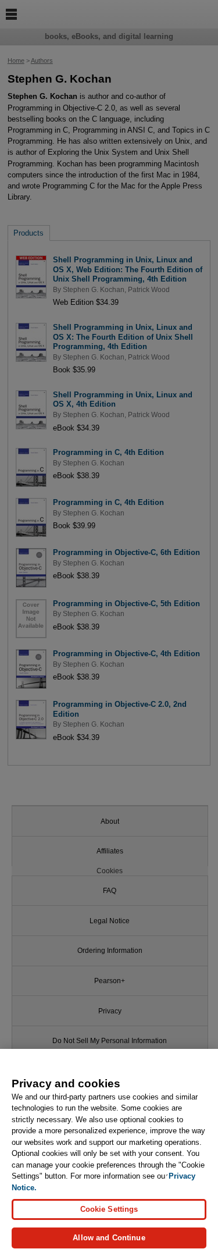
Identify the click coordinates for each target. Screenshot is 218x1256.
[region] (109, 1152)
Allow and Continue (109, 1237)
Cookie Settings (109, 1209)
